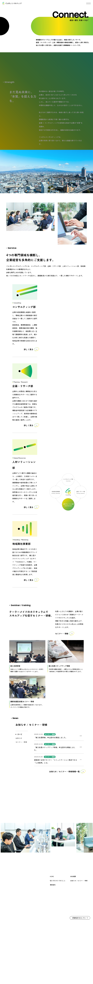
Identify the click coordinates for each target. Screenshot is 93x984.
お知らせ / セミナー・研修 (79, 880)
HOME (52, 876)
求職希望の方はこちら (79, 918)
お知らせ (19, 738)
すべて (19, 734)
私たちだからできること (57, 880)
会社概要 (73, 876)
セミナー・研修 (21, 742)
